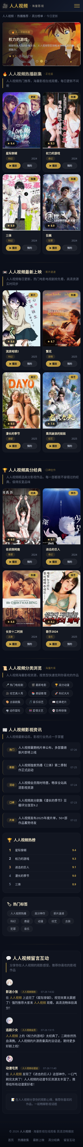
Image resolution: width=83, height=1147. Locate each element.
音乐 (26, 929)
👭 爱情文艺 (36, 710)
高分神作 (40, 913)
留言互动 (69, 1140)
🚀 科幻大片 (62, 693)
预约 (29, 165)
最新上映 (38, 1140)
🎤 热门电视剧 (14, 685)
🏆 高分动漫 (62, 685)
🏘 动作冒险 (13, 710)
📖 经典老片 (59, 702)
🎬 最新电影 (39, 685)
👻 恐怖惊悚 (59, 710)
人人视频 (8, 16)
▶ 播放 (13, 165)
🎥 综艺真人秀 (14, 693)
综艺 (54, 921)
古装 (68, 921)
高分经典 (54, 1140)
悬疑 (26, 921)
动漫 (40, 921)
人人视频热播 (18, 913)
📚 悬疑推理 (39, 693)
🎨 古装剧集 (13, 702)
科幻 (13, 921)
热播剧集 (23, 1140)
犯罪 (13, 929)
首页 (11, 1140)
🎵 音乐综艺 (36, 702)
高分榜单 (37, 16)
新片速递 (59, 913)
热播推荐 (22, 16)
